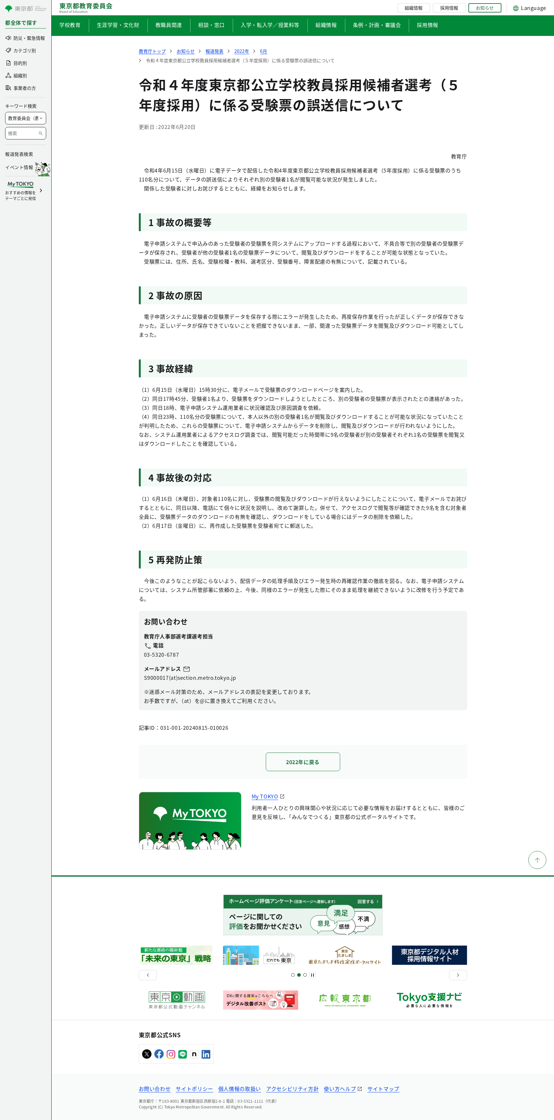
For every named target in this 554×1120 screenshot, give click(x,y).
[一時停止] (312, 975)
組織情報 (414, 7)
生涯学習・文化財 (118, 25)
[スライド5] (299, 975)
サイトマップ (383, 1088)
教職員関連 (168, 25)
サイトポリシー (194, 1088)
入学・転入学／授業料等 (270, 25)
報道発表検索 (19, 154)
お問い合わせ (155, 1088)
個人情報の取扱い (239, 1088)
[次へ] (458, 975)
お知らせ (485, 7)
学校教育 (70, 25)
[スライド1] (293, 975)
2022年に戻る (303, 762)
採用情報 (449, 7)
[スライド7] (305, 975)
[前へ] (148, 975)
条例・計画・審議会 (377, 25)
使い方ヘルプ (340, 1088)
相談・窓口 (211, 25)
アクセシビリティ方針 (292, 1088)
